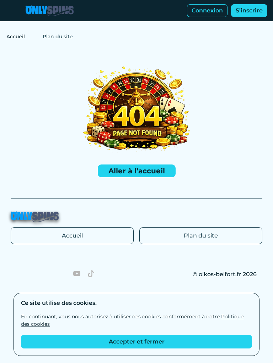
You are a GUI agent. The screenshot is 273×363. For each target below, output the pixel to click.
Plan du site (201, 235)
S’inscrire (249, 10)
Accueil (15, 36)
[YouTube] (76, 274)
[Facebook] (34, 274)
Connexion (207, 10)
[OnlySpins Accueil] (50, 11)
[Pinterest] (19, 274)
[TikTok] (91, 274)
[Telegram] (48, 274)
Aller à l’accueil (136, 171)
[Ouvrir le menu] (10, 10)
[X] (62, 274)
